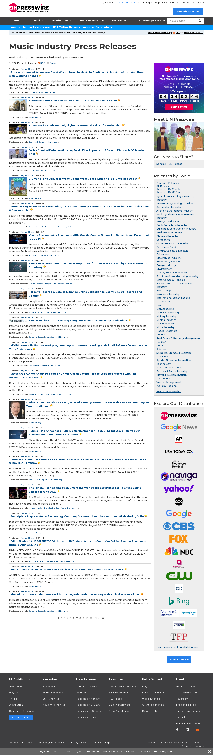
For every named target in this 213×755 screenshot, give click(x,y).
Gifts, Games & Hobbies (62, 284)
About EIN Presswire (187, 686)
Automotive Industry (168, 207)
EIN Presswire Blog (187, 692)
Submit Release (188, 11)
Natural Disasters (166, 330)
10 (87, 618)
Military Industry (166, 316)
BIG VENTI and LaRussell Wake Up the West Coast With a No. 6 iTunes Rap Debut (83, 178)
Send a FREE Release (169, 163)
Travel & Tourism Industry (171, 374)
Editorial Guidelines (153, 692)
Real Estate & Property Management (178, 338)
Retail (159, 345)
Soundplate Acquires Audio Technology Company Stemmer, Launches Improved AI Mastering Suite (77, 516)
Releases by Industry (88, 698)
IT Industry (33, 255)
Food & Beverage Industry (172, 272)
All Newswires (50, 686)
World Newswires (52, 692)
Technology (163, 363)
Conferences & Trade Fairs (39, 365)
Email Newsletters (193, 32)
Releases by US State (88, 711)
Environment (164, 268)
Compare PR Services (22, 711)
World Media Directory (160, 32)
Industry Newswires (53, 704)
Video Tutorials (151, 698)
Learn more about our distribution (177, 647)
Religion (161, 341)
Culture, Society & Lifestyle (40, 92)
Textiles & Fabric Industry (171, 371)
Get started (103, 27)
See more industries (168, 391)
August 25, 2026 (27, 566)
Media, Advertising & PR (62, 227)
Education (55, 365)
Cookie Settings (100, 742)
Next (98, 618)
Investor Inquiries (186, 704)
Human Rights (165, 290)
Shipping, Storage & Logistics (174, 352)
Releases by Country (88, 704)
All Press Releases (86, 686)
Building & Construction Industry (176, 228)
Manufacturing (165, 308)
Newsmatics (170, 742)
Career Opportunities (188, 711)
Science (161, 349)
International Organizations (173, 297)
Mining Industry (166, 319)
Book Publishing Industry (40, 312)
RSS (178, 32)
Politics (160, 334)
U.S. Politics (163, 378)
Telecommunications (169, 367)
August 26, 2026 (27, 69)
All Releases (163, 186)
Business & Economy (38, 142)
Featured (81, 692)
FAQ (144, 686)
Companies (52, 142)
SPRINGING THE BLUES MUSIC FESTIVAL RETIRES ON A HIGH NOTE (73, 100)
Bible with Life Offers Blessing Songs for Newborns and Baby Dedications (78, 320)
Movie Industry (70, 561)
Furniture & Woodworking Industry (177, 276)
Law (53, 92)
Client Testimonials (153, 704)
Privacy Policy (78, 742)
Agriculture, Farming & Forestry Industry (46, 561)
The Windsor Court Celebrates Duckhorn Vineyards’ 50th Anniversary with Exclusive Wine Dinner (75, 594)
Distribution (16, 704)
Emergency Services (168, 261)
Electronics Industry (168, 257)
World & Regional (166, 385)
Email (53, 63)
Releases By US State (169, 192)
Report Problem (151, 711)
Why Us (13, 692)
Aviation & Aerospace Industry (174, 210)
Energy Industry (166, 265)
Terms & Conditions (20, 742)
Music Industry (35, 117)
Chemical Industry (167, 236)
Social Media (163, 356)
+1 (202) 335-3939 (125, 2)
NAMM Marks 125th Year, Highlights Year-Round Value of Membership (75, 125)
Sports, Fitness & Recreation (173, 360)
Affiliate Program (119, 692)
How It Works (17, 686)
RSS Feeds (115, 698)
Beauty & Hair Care (167, 221)
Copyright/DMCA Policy (50, 742)
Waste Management (168, 382)
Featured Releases (167, 183)
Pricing (158, 2)
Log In (200, 2)
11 (91, 618)
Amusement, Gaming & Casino (42, 508)
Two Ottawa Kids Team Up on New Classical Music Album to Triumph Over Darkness (67, 569)
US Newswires (50, 698)
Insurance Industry (167, 294)
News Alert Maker (119, 711)
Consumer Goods (58, 312)
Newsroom (182, 698)
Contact (185, 2)
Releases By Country (169, 189)
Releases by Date (86, 717)
